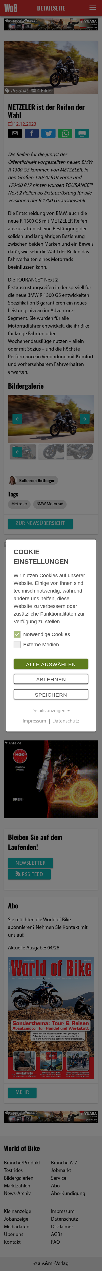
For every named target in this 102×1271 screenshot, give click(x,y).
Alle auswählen (51, 664)
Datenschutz (65, 721)
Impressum (34, 721)
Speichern (51, 694)
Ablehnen (51, 679)
